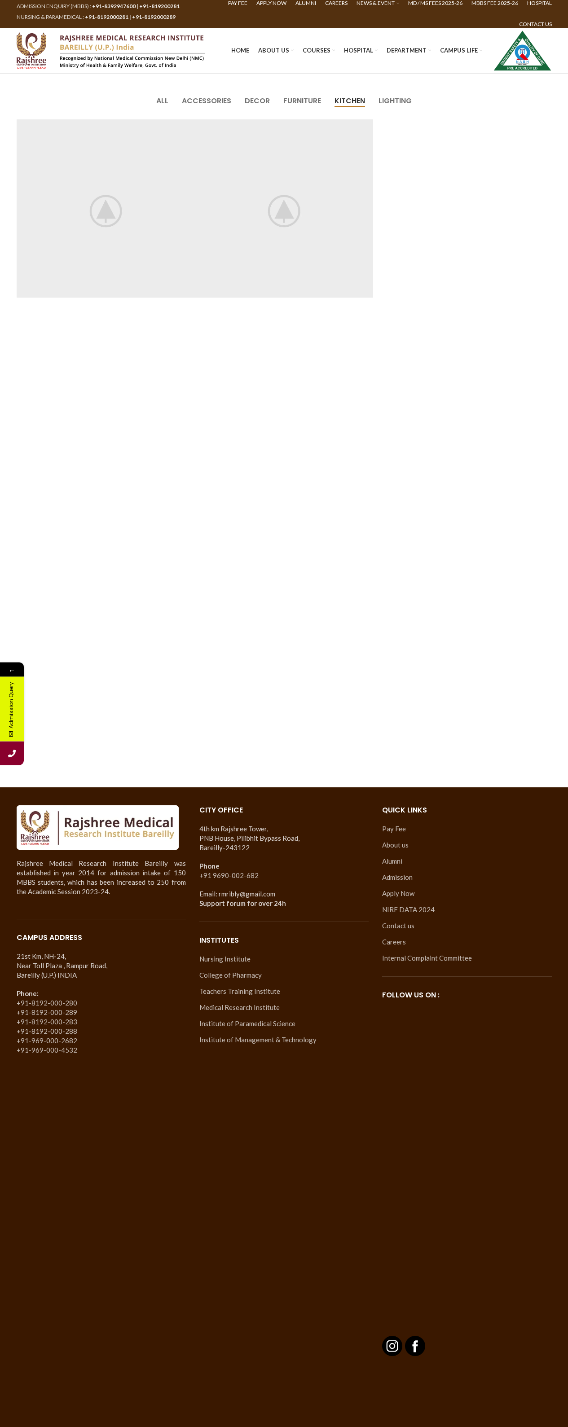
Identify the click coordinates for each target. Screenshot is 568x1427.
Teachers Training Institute (239, 991)
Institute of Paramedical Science (247, 1023)
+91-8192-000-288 (47, 1031)
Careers (394, 942)
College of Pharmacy (230, 975)
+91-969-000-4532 (47, 1050)
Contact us (398, 926)
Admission (397, 877)
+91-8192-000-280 (47, 1003)
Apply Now (398, 893)
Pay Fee (394, 829)
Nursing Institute (225, 959)
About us (395, 845)
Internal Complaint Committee (427, 958)
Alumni (392, 861)
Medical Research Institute (239, 1007)
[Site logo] (111, 49)
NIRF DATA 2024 (408, 909)
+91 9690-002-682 (229, 875)
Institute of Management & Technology (258, 1040)
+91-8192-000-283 (47, 1022)
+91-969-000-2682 (47, 1040)
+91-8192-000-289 (47, 1012)
